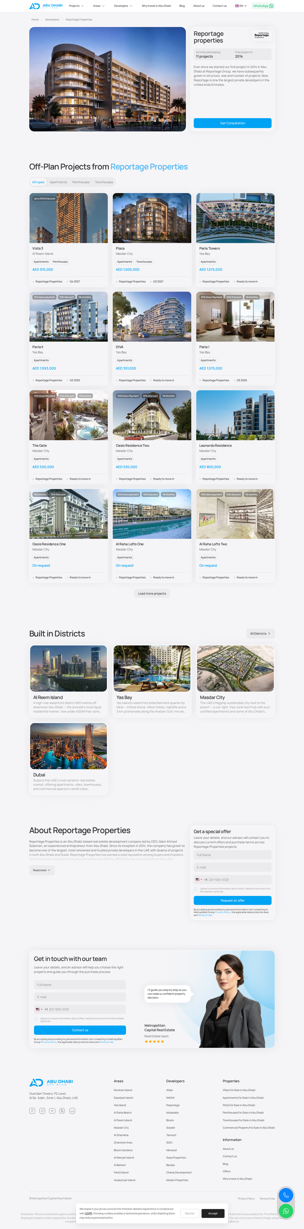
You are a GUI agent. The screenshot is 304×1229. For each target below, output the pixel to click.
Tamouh (171, 1135)
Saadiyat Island (123, 1098)
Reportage (173, 1105)
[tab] (38, 182)
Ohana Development (179, 1172)
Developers (175, 1081)
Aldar (169, 1090)
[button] (77, 5)
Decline (189, 1213)
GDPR (88, 1213)
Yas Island (120, 1105)
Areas (118, 1081)
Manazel (171, 1150)
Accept (213, 1213)
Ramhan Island (123, 1090)
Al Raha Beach (123, 1112)
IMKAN (170, 1098)
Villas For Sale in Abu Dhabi (239, 1090)
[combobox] (200, 879)
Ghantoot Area (123, 1142)
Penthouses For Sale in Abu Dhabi (243, 1112)
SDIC (169, 1142)
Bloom (170, 1120)
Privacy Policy (222, 912)
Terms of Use (205, 915)
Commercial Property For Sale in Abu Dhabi (249, 1128)
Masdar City (121, 1128)
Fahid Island (121, 1172)
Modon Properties (177, 1180)
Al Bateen (120, 1165)
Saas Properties (176, 1157)
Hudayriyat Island (124, 1180)
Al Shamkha (121, 1135)
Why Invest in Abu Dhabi (156, 6)
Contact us (220, 6)
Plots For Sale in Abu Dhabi (239, 1105)
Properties (231, 1081)
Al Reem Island (123, 1120)
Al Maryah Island (124, 1157)
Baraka (170, 1165)
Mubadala (172, 1112)
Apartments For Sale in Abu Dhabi (243, 1098)
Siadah (170, 1128)
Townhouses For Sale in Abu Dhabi (243, 1120)
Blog (182, 6)
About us (198, 6)
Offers (226, 1171)
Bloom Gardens (123, 1150)
